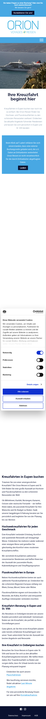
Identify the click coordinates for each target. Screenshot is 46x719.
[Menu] (41, 40)
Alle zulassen (23, 392)
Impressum (26, 715)
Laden (23, 167)
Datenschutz (13, 715)
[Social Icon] (21, 709)
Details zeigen (32, 384)
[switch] (40, 360)
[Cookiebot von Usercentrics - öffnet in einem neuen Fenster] (33, 311)
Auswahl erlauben (23, 399)
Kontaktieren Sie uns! (23, 13)
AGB (36, 715)
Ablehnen (23, 406)
